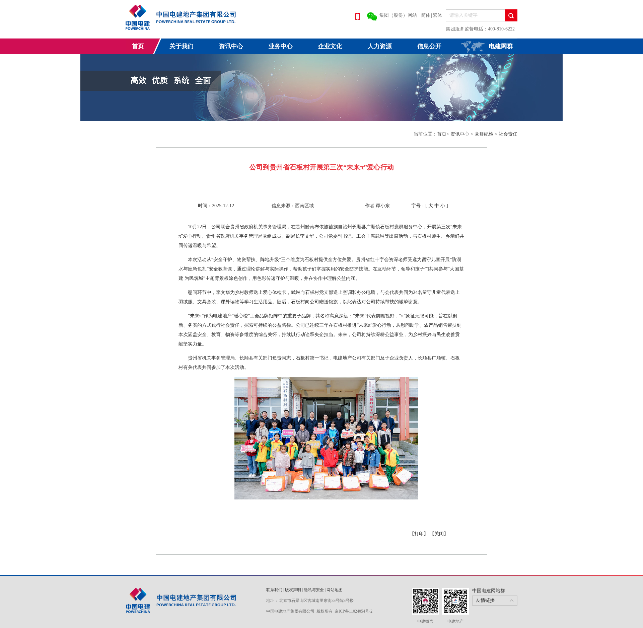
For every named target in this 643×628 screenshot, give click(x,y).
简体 (425, 15)
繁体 (437, 15)
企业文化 (330, 46)
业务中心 (281, 46)
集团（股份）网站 (398, 15)
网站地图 (335, 589)
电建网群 (501, 46)
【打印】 (420, 533)
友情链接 (485, 600)
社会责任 (508, 134)
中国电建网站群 (488, 590)
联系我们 (274, 589)
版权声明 (293, 589)
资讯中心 (231, 46)
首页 (138, 46)
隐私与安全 (314, 589)
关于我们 (181, 46)
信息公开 (429, 46)
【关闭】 (439, 533)
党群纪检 (485, 134)
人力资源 (380, 46)
